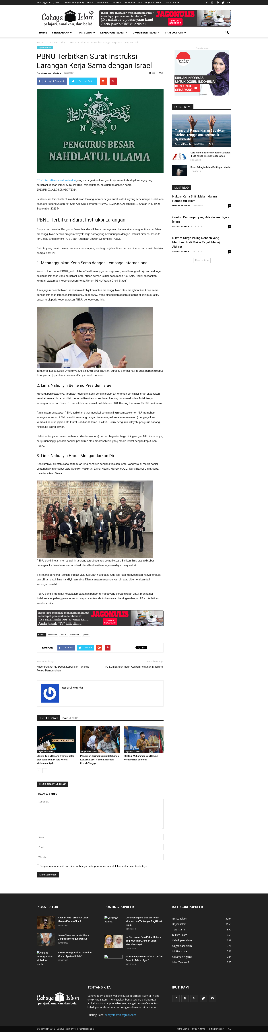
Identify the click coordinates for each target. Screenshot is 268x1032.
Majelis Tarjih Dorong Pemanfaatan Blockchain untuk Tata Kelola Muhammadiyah (55, 760)
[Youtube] (228, 2)
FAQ (229, 1028)
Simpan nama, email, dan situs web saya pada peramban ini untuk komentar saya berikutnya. (94, 866)
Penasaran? (102, 2)
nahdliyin (74, 634)
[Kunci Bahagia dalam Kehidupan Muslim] (179, 170)
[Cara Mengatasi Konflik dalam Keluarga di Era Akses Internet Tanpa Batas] (179, 156)
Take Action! (170, 2)
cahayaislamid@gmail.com (120, 1015)
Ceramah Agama (182, 956)
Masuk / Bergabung (74, 2)
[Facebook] (206, 2)
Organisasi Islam (153, 2)
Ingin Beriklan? (216, 1028)
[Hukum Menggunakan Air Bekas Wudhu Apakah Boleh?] (46, 958)
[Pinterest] (217, 2)
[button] (227, 32)
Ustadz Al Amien (181, 205)
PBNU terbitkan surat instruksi (56, 180)
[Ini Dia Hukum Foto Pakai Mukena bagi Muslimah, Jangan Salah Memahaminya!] (113, 941)
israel (63, 634)
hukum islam (179, 935)
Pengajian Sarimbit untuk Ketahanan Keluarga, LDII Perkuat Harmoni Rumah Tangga (99, 760)
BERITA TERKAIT (48, 718)
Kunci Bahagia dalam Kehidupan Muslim (211, 167)
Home (90, 2)
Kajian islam (179, 924)
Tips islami (178, 929)
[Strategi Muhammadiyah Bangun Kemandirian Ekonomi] (144, 739)
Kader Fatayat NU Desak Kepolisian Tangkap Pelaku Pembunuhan (63, 668)
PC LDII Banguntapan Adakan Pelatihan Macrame (134, 666)
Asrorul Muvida (52, 73)
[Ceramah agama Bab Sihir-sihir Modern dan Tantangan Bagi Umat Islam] (113, 922)
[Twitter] (223, 2)
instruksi (52, 634)
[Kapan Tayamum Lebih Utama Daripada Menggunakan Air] (46, 939)
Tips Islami (116, 2)
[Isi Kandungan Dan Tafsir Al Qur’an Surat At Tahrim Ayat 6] (113, 959)
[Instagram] (212, 2)
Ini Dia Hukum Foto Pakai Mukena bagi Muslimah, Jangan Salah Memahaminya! (143, 941)
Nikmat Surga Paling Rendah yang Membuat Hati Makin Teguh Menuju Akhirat (196, 242)
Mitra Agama (198, 1028)
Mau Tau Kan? (180, 962)
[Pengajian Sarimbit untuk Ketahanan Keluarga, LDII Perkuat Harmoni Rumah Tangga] (100, 739)
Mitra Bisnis (183, 1028)
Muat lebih (200, 260)
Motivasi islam (180, 951)
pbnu (86, 634)
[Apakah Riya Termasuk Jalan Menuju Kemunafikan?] (46, 922)
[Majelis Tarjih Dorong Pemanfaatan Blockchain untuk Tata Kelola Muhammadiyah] (56, 739)
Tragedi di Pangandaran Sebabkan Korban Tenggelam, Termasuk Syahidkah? (200, 134)
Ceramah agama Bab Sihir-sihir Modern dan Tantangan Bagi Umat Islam (144, 921)
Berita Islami (179, 918)
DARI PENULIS (71, 718)
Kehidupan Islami (133, 2)
